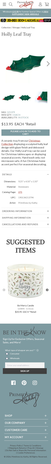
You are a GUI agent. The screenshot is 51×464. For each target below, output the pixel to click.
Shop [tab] (8, 415)
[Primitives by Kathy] (24, 406)
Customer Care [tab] (16, 430)
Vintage (16, 27)
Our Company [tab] (15, 422)
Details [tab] (7, 174)
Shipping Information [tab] (16, 217)
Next (47, 290)
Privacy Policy (16, 445)
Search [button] (11, 4)
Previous (4, 290)
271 (20, 192)
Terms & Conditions (32, 445)
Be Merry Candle (25, 305)
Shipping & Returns (17, 448)
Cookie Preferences (26, 452)
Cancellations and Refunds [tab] (20, 224)
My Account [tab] (14, 437)
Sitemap (39, 448)
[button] (4, 4)
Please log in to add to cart (25, 132)
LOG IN (15, 12)
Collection (6, 27)
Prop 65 (31, 448)
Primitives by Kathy (19, 456)
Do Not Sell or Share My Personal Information (26, 450)
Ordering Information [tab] (17, 211)
